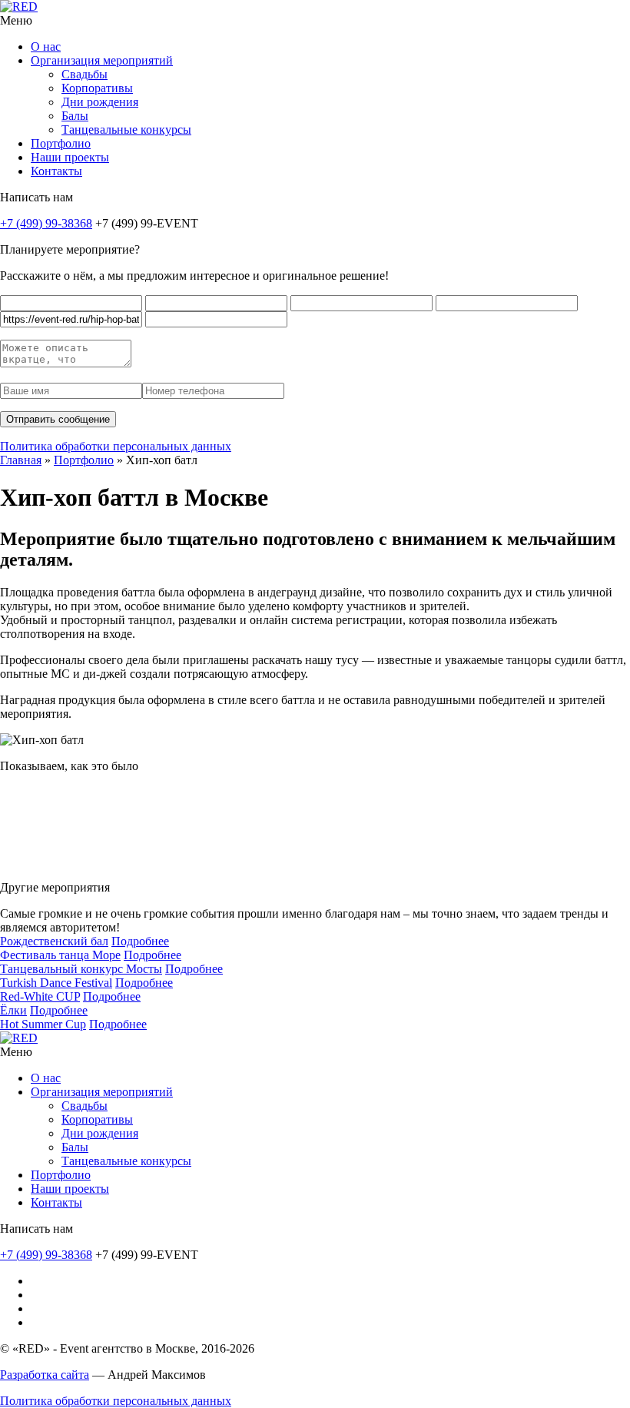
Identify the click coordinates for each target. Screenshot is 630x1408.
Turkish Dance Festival (56, 982)
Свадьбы (84, 74)
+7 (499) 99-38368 (46, 223)
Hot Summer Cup (43, 1024)
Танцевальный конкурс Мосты (81, 968)
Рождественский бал (54, 941)
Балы (74, 115)
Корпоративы (97, 88)
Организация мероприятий (102, 60)
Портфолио (61, 143)
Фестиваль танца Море (60, 954)
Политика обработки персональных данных (115, 446)
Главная (20, 460)
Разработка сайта (44, 1374)
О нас (46, 46)
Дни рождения (99, 101)
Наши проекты (70, 157)
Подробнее (140, 941)
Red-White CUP (40, 996)
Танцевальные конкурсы (126, 129)
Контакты (56, 171)
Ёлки (13, 1010)
